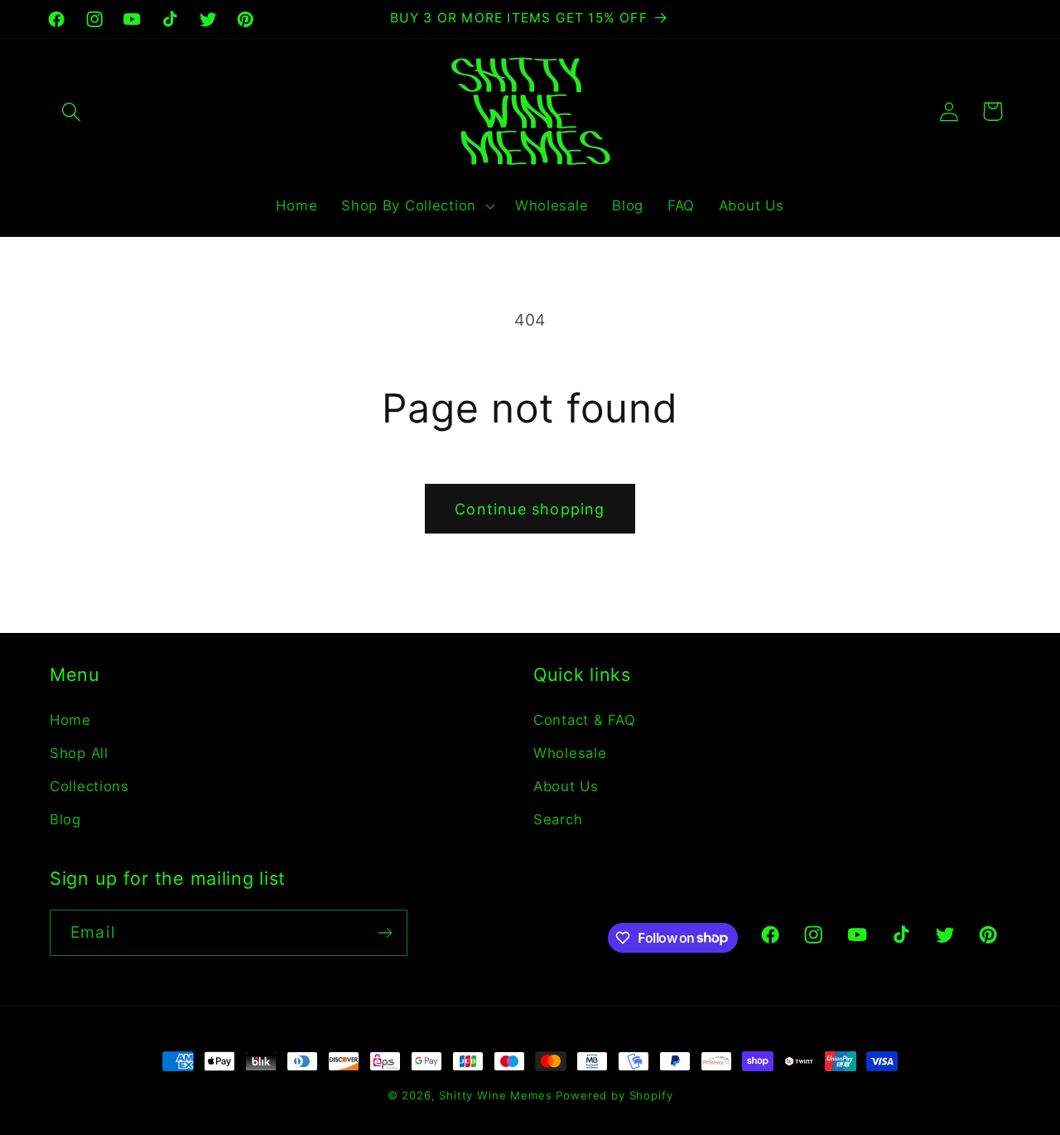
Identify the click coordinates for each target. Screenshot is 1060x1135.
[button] (72, 111)
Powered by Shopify (614, 1095)
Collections (89, 786)
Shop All (79, 753)
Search (557, 819)
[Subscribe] (385, 933)
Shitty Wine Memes (495, 1095)
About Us (566, 786)
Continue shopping (530, 509)
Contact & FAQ (584, 720)
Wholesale (569, 753)
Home (70, 720)
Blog (65, 819)
